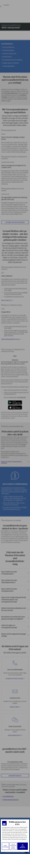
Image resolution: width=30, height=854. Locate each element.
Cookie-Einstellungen (5, 846)
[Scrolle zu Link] (4, 823)
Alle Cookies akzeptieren (22, 846)
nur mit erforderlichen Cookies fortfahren (13, 846)
